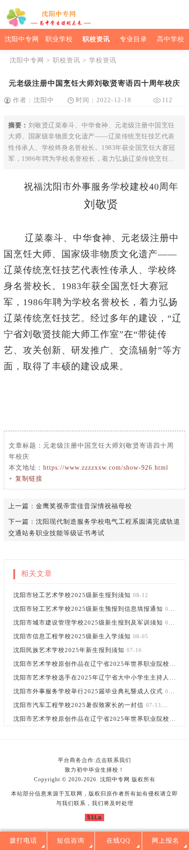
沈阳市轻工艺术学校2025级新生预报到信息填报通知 (88, 608)
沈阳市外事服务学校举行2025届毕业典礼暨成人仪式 (88, 691)
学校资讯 (103, 60)
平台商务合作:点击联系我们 (94, 760)
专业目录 (133, 39)
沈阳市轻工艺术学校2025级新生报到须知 (72, 595)
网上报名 (165, 840)
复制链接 (29, 478)
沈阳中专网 (22, 39)
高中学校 (170, 39)
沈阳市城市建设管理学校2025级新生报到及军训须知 (88, 622)
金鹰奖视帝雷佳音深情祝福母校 (84, 506)
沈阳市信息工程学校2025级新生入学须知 (72, 636)
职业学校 (59, 39)
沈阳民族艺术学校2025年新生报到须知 (68, 650)
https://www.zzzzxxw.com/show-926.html (105, 467)
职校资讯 (96, 39)
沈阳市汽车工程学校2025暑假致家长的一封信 (78, 705)
